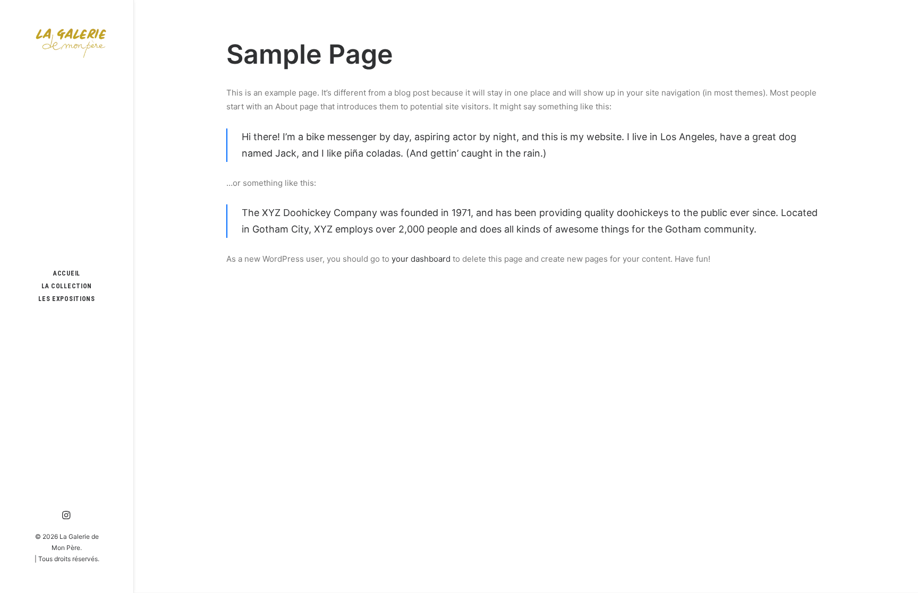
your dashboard (421, 259)
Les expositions (66, 299)
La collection (66, 286)
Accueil (66, 273)
